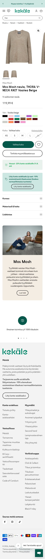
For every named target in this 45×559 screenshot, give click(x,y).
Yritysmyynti (30, 422)
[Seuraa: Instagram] (12, 522)
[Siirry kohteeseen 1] (6, 74)
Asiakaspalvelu (31, 458)
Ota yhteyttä (31, 442)
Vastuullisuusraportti (10, 463)
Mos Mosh (7, 83)
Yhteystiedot (24, 552)
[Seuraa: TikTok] (20, 522)
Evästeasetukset (32, 479)
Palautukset (30, 483)
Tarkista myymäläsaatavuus (22, 153)
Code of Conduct (10, 480)
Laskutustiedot (32, 492)
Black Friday (30, 509)
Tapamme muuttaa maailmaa (11, 443)
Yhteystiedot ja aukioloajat (32, 411)
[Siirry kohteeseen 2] (14, 74)
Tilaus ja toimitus (32, 467)
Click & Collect (31, 463)
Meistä (5, 433)
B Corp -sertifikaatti (7, 455)
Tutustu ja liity (8, 410)
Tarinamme (7, 438)
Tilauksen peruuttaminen (32, 473)
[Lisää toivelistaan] (38, 144)
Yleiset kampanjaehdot (32, 498)
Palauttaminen (24, 549)
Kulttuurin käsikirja (11, 449)
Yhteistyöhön (31, 426)
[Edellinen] (2, 3)
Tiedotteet (7, 469)
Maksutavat (30, 488)
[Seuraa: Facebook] (4, 522)
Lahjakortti (30, 504)
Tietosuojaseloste (9, 549)
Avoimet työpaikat (33, 417)
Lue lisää (22, 293)
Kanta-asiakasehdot (8, 416)
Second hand (31, 431)
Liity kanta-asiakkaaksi (22, 186)
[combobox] (21, 18)
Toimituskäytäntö (9, 552)
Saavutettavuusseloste (10, 474)
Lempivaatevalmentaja (33, 436)
